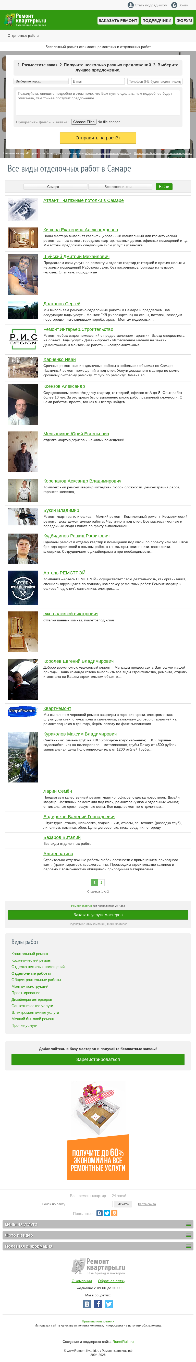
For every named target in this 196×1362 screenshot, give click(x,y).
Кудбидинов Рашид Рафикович (76, 535)
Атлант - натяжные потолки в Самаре (83, 200)
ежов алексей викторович (70, 613)
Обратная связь (111, 1281)
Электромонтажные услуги (35, 1012)
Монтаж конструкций (29, 986)
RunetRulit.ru (123, 1342)
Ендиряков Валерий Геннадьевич (79, 816)
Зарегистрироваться (98, 1059)
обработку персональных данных (107, 153)
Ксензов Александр (64, 386)
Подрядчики (157, 20)
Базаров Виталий (62, 837)
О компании (82, 1281)
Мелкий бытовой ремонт (33, 1019)
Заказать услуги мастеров (98, 915)
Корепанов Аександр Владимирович (82, 481)
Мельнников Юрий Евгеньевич (76, 433)
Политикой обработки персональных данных (163, 153)
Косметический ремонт (31, 960)
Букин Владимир (61, 510)
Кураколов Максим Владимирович (80, 734)
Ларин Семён (57, 791)
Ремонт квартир (81, 905)
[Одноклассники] (114, 1213)
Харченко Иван (59, 359)
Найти (164, 187)
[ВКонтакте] (99, 1213)
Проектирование (25, 993)
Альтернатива (58, 853)
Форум (184, 20)
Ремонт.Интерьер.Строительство (78, 329)
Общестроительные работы (36, 980)
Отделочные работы (23, 36)
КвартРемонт (57, 708)
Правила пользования (98, 1321)
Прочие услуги (24, 1025)
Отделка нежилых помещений (38, 967)
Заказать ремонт (118, 20)
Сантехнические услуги (32, 1006)
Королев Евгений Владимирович (78, 661)
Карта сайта (147, 1204)
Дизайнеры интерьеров (31, 999)
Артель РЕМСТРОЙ (64, 572)
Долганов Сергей (61, 303)
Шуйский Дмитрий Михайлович (76, 256)
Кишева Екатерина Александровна (80, 229)
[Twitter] (107, 1213)
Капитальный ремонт (29, 953)
